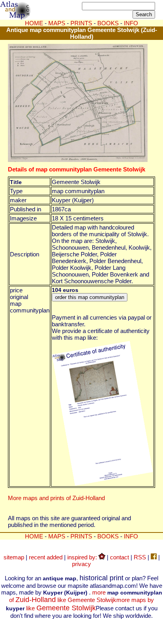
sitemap (14, 557)
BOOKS (108, 536)
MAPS (56, 23)
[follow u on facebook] (154, 557)
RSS (140, 557)
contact (119, 557)
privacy (81, 564)
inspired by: (83, 557)
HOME (34, 23)
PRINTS (81, 23)
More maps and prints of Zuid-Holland (56, 498)
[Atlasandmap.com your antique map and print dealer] (16, 17)
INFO (131, 536)
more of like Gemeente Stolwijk (85, 596)
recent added (46, 557)
